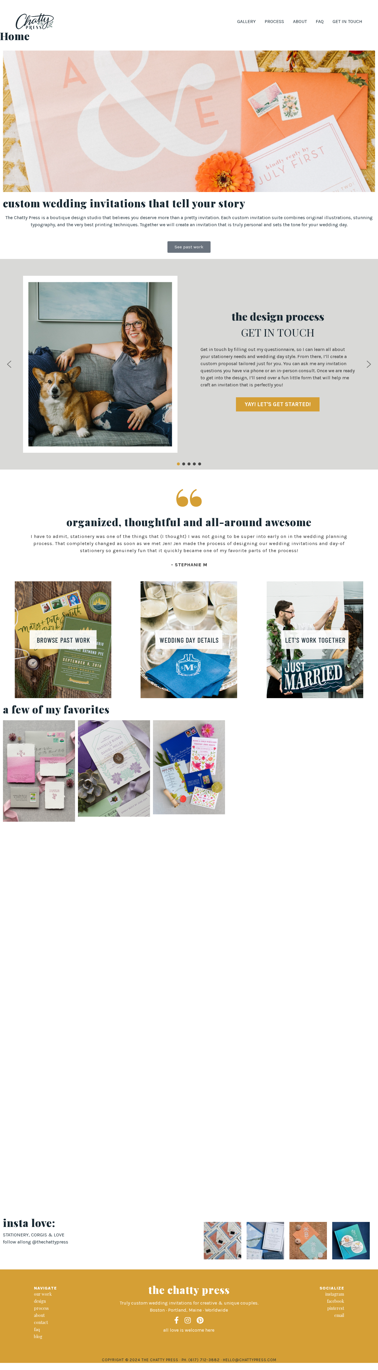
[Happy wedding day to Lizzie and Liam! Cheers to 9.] (265, 1240)
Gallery (246, 21)
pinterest (335, 1308)
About (300, 21)
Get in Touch (347, 21)
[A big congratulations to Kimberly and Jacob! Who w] (308, 1240)
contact (41, 1322)
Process (274, 21)
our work (43, 1294)
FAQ (320, 21)
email (339, 1315)
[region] (189, 364)
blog (38, 1336)
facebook (335, 1301)
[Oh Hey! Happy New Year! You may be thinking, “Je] (222, 1240)
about (39, 1315)
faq (37, 1329)
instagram (334, 1294)
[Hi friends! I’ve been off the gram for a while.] (351, 1240)
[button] (9, 364)
